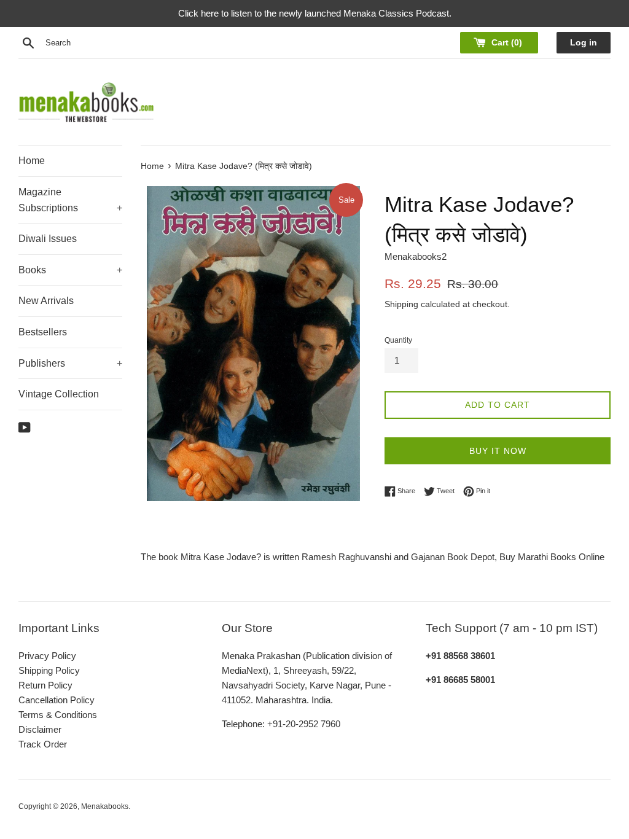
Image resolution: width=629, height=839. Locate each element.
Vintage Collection (58, 394)
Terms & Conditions (57, 714)
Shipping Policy (49, 670)
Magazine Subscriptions (70, 200)
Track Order (42, 744)
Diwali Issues (47, 238)
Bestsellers (42, 332)
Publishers (70, 363)
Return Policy (45, 685)
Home (31, 160)
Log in (583, 42)
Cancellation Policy (56, 700)
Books (70, 270)
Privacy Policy (47, 655)
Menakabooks (104, 806)
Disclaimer (39, 729)
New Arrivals (46, 300)
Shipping (401, 304)
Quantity (398, 340)
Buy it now (497, 451)
